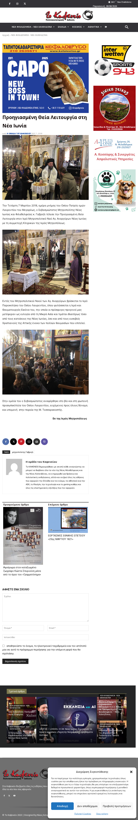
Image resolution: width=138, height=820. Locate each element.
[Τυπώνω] (36, 441)
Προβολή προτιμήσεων (117, 806)
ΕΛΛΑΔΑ (44, 725)
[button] (131, 772)
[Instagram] (17, 4)
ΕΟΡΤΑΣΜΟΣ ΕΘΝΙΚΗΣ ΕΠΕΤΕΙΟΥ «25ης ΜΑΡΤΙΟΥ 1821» (66, 537)
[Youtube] (14, 796)
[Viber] (44, 441)
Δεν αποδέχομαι (87, 806)
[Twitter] (9, 796)
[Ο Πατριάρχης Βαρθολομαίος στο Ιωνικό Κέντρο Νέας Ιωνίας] (21, 731)
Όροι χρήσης (102, 813)
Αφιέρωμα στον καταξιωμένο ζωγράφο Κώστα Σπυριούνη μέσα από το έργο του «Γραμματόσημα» (22, 571)
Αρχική (5, 35)
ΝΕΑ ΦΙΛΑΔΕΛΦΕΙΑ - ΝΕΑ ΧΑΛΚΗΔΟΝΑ (29, 35)
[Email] (29, 441)
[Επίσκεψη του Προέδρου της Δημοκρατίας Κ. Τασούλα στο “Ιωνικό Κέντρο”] (112, 731)
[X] (25, 4)
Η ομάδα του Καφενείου (19, 133)
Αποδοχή (62, 806)
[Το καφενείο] (69, 15)
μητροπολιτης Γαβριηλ (22, 452)
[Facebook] (10, 4)
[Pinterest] (21, 441)
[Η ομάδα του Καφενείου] (14, 474)
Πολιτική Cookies (82, 813)
